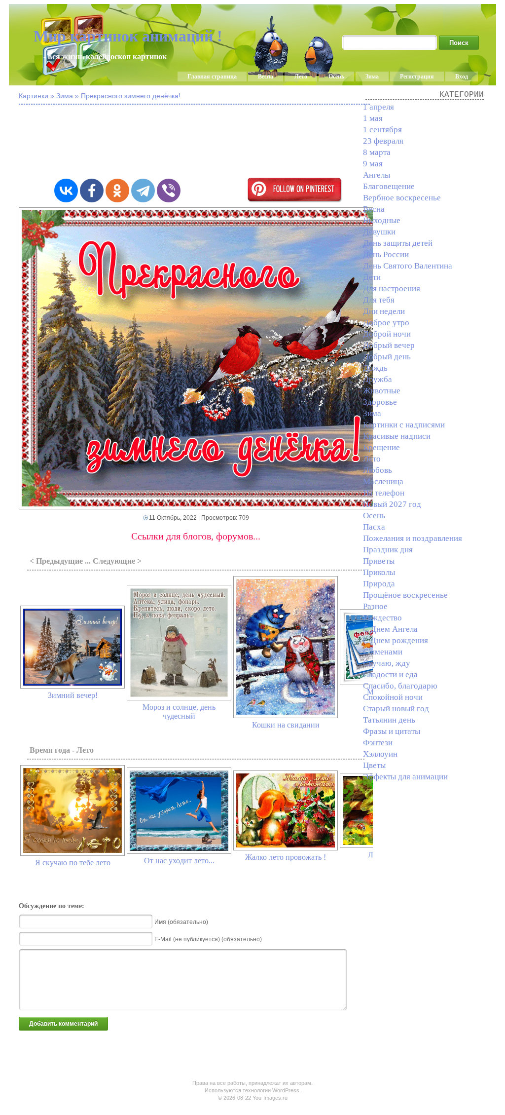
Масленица (383, 481)
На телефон (383, 493)
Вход (461, 76)
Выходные (381, 220)
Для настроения (391, 288)
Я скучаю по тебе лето (72, 862)
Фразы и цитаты (391, 731)
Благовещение (389, 186)
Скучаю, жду (386, 663)
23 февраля (383, 141)
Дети (372, 277)
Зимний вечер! (73, 695)
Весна (265, 76)
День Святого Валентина (407, 265)
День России (386, 254)
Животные (381, 390)
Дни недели (384, 311)
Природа (379, 583)
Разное (375, 606)
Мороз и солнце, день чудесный (179, 711)
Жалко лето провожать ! (285, 857)
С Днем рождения (395, 640)
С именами (382, 651)
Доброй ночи (387, 334)
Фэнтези (378, 742)
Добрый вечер (389, 345)
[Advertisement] (260, 142)
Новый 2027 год (392, 504)
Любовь (377, 470)
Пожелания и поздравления (412, 538)
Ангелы (376, 175)
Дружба (377, 379)
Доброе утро (386, 322)
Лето (300, 76)
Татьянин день (389, 720)
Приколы (379, 572)
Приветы (379, 561)
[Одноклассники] (117, 190)
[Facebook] (92, 190)
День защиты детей (398, 243)
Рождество (382, 617)
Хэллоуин (380, 754)
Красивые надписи (397, 436)
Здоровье (380, 402)
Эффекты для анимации (405, 776)
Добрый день (387, 356)
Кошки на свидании (286, 725)
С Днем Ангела (390, 629)
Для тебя (379, 300)
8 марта (377, 152)
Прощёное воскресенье (405, 595)
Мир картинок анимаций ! (128, 36)
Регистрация (417, 76)
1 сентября (382, 129)
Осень (336, 76)
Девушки (379, 231)
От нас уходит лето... (179, 860)
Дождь (375, 368)
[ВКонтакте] (66, 190)
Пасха (374, 527)
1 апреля (378, 107)
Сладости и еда (390, 674)
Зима (372, 76)
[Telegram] (143, 190)
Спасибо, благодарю (400, 686)
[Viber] (168, 190)
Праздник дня (388, 549)
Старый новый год (396, 708)
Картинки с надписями (404, 424)
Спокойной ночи (393, 697)
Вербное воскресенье (402, 197)
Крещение (381, 447)
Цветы (374, 765)
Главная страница (212, 76)
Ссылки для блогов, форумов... (195, 536)
